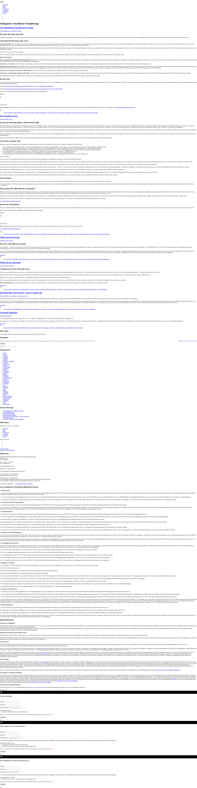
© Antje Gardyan (4, 448)
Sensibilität (82, 289)
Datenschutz (12, 450)
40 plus (23, 112)
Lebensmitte (61, 112)
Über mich (5, 11)
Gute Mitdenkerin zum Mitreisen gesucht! (16, 28)
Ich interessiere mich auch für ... (7, 743)
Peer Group (80, 234)
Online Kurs (6, 9)
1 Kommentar (106, 234)
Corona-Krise (43, 309)
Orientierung (63, 309)
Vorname (2, 702)
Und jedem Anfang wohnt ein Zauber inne (13, 419)
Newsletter (5, 4)
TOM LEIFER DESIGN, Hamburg (24, 483)
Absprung (36, 289)
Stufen (4, 394)
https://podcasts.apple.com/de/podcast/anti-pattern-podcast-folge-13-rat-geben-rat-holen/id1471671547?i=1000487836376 (33, 89)
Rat (81, 112)
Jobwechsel (55, 112)
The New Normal (71, 309)
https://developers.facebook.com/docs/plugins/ (40, 682)
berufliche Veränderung (40, 112)
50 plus (27, 112)
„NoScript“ (175, 679)
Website (52, 714)
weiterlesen (2, 255)
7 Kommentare (79, 327)
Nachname (2, 704)
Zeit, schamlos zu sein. (9, 116)
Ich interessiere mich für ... (6, 710)
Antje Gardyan (7, 112)
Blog (4, 6)
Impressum (2, 450)
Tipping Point (89, 289)
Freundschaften (65, 259)
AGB (7, 450)
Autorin (5, 334)
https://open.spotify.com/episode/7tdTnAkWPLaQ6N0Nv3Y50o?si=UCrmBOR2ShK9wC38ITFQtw (29, 86)
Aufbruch (39, 234)
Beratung (32, 112)
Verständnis (97, 234)
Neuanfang (5, 376)
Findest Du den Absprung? (10, 263)
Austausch (42, 259)
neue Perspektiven (75, 112)
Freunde (59, 259)
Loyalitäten (69, 234)
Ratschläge (90, 259)
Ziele (101, 234)
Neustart (75, 234)
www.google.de (44, 661)
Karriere (5, 369)
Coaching (5, 10)
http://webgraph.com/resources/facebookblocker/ (66, 680)
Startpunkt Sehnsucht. (9, 313)
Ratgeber (85, 112)
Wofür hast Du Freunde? (10, 237)
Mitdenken (67, 112)
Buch (4, 7)
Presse (4, 13)
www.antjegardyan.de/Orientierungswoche (124, 107)
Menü (2, 2)
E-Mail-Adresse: (4, 707)
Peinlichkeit (86, 234)
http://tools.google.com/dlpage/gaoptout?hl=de (169, 670)
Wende (95, 289)
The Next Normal (80, 309)
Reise (88, 112)
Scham (91, 234)
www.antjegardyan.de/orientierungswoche (10, 201)
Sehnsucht (76, 289)
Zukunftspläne (94, 112)
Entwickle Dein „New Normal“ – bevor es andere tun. (21, 293)
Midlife (5, 373)
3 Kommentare (105, 259)
